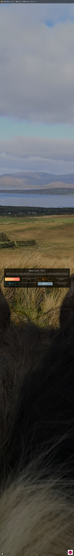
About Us (34, 1)
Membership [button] (46, 279)
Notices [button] (46, 283)
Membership (19, 1)
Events (13, 1)
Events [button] (13, 279)
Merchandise (27, 1)
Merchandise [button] (13, 283)
